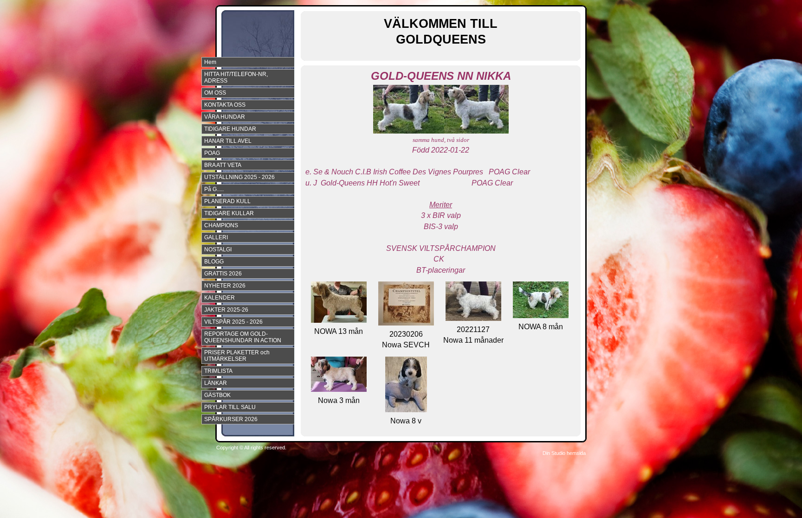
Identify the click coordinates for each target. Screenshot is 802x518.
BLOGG (214, 261)
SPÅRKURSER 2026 (231, 419)
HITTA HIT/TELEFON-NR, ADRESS (236, 77)
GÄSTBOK (217, 395)
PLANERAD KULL (227, 201)
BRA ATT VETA (222, 165)
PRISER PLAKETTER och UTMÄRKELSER (237, 355)
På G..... (214, 189)
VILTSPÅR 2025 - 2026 (233, 322)
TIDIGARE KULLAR (229, 213)
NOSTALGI (218, 249)
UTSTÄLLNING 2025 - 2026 (239, 177)
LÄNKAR (215, 383)
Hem (210, 62)
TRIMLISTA (218, 371)
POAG (212, 153)
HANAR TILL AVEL (228, 141)
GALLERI (216, 237)
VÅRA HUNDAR (224, 117)
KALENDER (219, 297)
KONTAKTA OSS (225, 105)
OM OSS (215, 93)
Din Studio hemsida (564, 453)
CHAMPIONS (221, 225)
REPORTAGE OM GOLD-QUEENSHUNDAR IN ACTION (242, 337)
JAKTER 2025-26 (226, 310)
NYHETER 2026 (225, 285)
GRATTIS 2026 (223, 273)
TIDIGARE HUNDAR (230, 129)
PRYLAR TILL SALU (230, 407)
